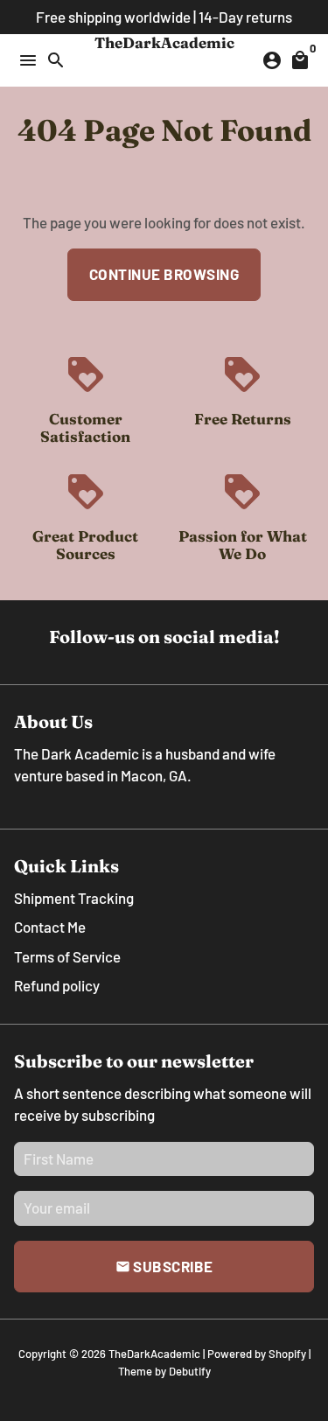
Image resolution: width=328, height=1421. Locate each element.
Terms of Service (67, 956)
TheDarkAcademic (154, 1354)
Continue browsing (164, 274)
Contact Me (50, 926)
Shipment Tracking (74, 897)
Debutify (190, 1371)
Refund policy (57, 985)
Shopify (287, 1354)
